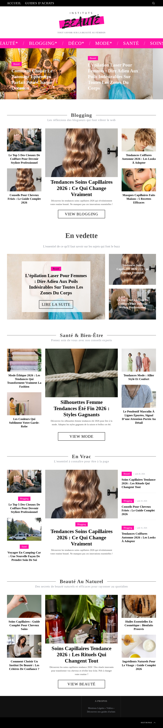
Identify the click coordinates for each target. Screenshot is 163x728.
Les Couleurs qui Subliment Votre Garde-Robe (24, 422)
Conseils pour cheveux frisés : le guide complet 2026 (24, 199)
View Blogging (81, 214)
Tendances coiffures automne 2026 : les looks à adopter (139, 159)
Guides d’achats (39, 3)
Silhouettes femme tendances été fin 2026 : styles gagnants (82, 408)
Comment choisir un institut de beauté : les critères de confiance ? (24, 665)
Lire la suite (56, 299)
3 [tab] (94, 285)
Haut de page (146, 723)
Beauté (16, 64)
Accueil (14, 3)
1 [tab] (149, 72)
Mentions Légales (96, 708)
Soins (56, 274)
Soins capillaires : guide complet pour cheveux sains (24, 625)
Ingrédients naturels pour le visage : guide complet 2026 (139, 665)
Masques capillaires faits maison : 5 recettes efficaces (139, 199)
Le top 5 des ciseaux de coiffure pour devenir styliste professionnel (24, 159)
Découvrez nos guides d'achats (101, 711)
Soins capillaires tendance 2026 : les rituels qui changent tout (138, 483)
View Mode (81, 436)
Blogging (81, 524)
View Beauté (81, 684)
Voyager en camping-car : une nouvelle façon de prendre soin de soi (24, 556)
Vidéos (109, 708)
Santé (24, 546)
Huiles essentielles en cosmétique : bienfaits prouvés (139, 625)
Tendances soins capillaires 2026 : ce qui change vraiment (82, 188)
